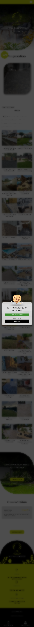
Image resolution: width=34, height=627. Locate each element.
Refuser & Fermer (17, 318)
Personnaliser (17, 321)
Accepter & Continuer (17, 315)
